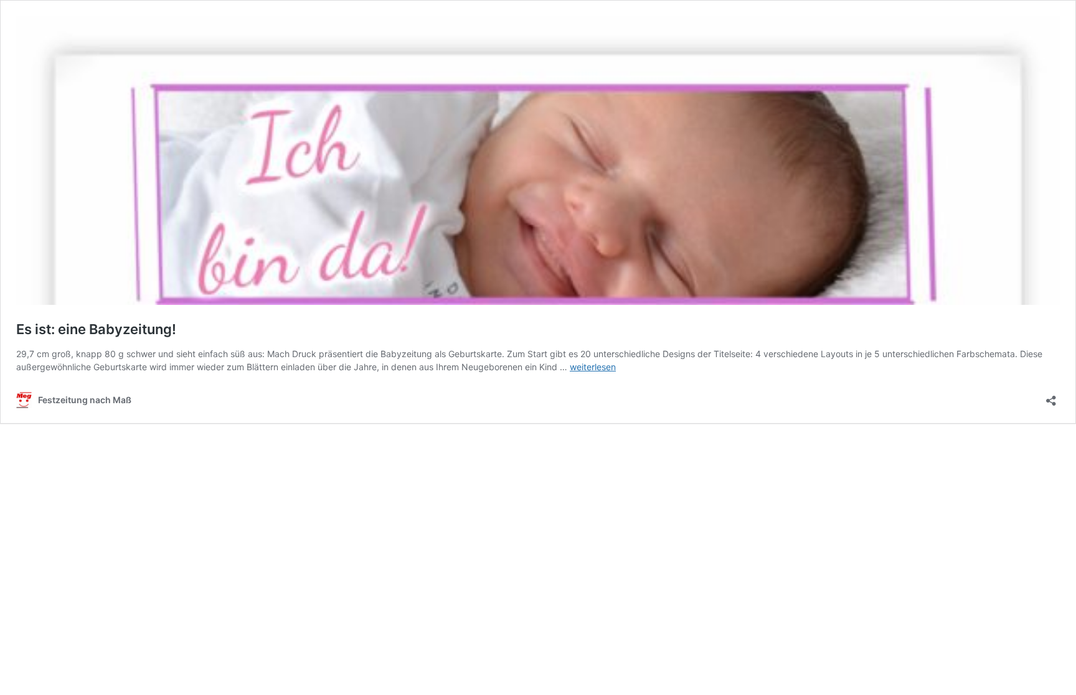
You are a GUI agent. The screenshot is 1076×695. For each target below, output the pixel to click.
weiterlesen (593, 366)
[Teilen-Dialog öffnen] (1051, 396)
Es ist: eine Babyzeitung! (96, 329)
